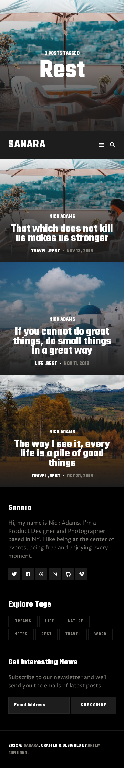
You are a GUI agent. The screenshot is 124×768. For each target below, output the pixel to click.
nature (75, 621)
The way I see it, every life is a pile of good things (62, 453)
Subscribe (93, 705)
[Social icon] (14, 574)
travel (38, 251)
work (100, 634)
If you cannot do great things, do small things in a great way (62, 341)
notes (21, 634)
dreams (22, 621)
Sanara (27, 144)
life (39, 363)
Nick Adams (62, 216)
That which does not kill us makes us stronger (62, 233)
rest (54, 251)
